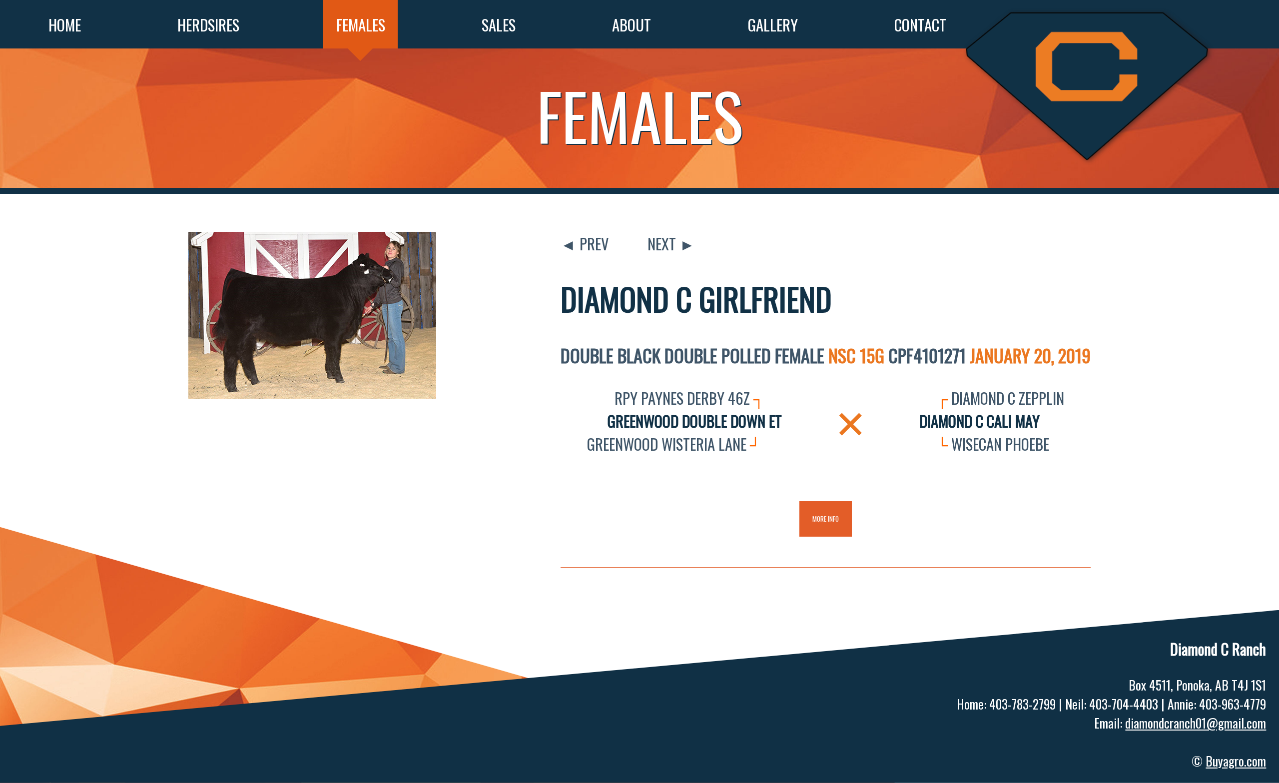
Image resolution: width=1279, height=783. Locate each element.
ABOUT (631, 24)
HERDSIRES (208, 24)
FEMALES (360, 24)
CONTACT (920, 24)
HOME (64, 24)
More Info (825, 519)
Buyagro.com (1236, 760)
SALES (499, 24)
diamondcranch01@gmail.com (1195, 722)
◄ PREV (585, 243)
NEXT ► (671, 243)
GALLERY (773, 24)
